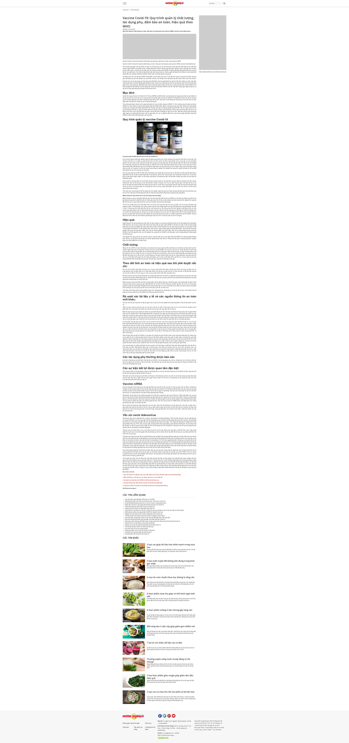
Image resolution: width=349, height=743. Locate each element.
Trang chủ (126, 10)
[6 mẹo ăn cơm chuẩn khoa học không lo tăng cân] (134, 582)
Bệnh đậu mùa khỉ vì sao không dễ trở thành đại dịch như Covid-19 (144, 505)
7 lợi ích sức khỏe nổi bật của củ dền (164, 642)
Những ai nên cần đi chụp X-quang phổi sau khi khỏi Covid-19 (143, 525)
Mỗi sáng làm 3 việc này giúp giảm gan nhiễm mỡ (171, 626)
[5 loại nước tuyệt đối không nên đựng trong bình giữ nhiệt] (134, 566)
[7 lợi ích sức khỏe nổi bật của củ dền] (134, 648)
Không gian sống (128, 723)
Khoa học (148, 723)
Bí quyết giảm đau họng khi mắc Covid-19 (137, 534)
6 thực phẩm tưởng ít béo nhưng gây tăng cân (169, 610)
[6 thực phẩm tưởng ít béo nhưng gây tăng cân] (134, 615)
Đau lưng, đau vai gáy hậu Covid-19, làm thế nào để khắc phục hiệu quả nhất (147, 517)
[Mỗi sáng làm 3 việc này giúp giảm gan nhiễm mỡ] (134, 632)
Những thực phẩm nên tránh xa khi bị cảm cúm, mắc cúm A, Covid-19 (145, 501)
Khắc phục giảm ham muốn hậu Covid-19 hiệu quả (140, 530)
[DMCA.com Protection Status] (163, 738)
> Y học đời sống (134, 10)
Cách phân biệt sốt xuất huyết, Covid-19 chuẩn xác (140, 506)
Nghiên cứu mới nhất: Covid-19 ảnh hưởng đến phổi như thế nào (144, 514)
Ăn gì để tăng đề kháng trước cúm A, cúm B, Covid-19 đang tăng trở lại (145, 503)
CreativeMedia (163, 723)
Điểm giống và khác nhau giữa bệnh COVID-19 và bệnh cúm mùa (144, 512)
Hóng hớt (126, 727)
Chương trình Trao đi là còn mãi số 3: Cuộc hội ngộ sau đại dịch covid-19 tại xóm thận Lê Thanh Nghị (154, 510)
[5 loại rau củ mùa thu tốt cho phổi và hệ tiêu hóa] (134, 697)
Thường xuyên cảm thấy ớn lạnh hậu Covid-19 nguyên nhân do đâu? (145, 516)
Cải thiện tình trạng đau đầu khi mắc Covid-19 (138, 532)
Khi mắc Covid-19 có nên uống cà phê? (136, 528)
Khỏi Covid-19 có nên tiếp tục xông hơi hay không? (140, 523)
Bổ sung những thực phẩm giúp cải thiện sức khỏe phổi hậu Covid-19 (145, 519)
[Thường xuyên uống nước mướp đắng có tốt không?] (134, 664)
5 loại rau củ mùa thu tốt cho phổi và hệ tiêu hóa (170, 691)
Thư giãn (137, 723)
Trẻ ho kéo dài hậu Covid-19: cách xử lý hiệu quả (139, 526)
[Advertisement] (159, 48)
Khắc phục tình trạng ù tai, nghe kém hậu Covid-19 (140, 508)
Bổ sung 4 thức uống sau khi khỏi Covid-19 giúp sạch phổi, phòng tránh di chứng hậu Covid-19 (152, 521)
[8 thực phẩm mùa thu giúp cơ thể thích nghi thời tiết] (134, 599)
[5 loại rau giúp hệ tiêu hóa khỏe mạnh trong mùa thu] (134, 550)
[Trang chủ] (174, 3)
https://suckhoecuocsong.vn (166, 735)
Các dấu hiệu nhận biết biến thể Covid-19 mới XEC (140, 499)
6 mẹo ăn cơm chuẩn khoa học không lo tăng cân (170, 577)
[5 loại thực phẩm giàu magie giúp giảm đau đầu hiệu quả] (134, 681)
